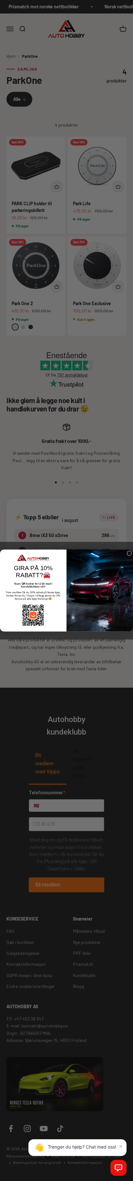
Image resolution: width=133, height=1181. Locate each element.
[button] (118, 1168)
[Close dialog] (129, 553)
